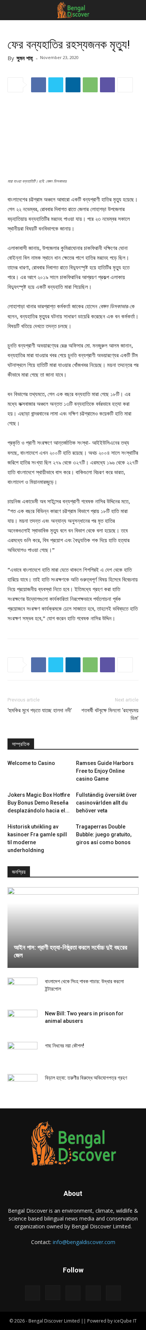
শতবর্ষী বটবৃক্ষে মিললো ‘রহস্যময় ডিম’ (110, 714)
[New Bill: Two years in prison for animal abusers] (22, 1021)
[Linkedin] (73, 1293)
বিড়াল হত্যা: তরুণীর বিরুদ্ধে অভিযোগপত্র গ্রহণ (86, 1078)
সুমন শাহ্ (24, 58)
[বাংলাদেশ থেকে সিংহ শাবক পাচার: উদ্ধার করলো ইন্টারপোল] (22, 989)
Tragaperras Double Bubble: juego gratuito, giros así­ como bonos (103, 834)
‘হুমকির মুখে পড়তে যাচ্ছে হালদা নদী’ (39, 710)
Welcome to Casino (31, 763)
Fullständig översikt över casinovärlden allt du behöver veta (106, 803)
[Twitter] (93, 1293)
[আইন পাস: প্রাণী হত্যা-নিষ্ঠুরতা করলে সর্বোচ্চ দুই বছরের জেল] (73, 927)
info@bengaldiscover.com (84, 1242)
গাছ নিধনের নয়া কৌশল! (64, 1046)
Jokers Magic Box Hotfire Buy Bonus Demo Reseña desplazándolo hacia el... (38, 803)
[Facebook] (32, 1293)
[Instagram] (52, 1292)
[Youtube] (113, 1293)
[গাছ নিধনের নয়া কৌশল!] (22, 1053)
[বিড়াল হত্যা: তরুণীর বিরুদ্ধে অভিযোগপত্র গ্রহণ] (22, 1085)
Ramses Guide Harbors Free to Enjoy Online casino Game (105, 771)
